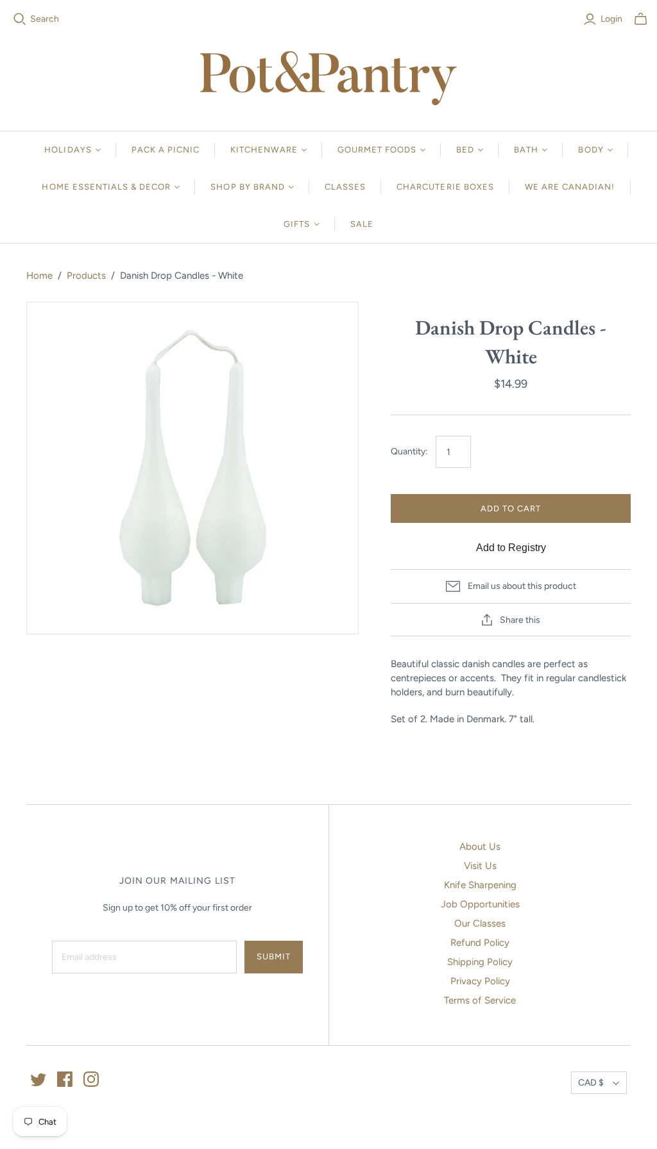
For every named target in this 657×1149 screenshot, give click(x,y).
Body (590, 149)
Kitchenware (263, 149)
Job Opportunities (480, 904)
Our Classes (480, 923)
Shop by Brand (247, 187)
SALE (361, 224)
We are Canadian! (570, 187)
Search (44, 18)
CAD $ (591, 1082)
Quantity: (409, 451)
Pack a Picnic (166, 149)
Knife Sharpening (480, 885)
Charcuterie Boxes (445, 187)
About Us (479, 846)
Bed (465, 149)
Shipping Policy (480, 962)
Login (611, 18)
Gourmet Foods (377, 149)
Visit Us (480, 866)
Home (39, 275)
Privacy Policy (480, 981)
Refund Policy (479, 942)
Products (86, 275)
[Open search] (19, 19)
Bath (526, 149)
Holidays (67, 149)
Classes (345, 187)
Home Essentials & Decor (106, 187)
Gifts (297, 224)
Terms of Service (480, 1000)
